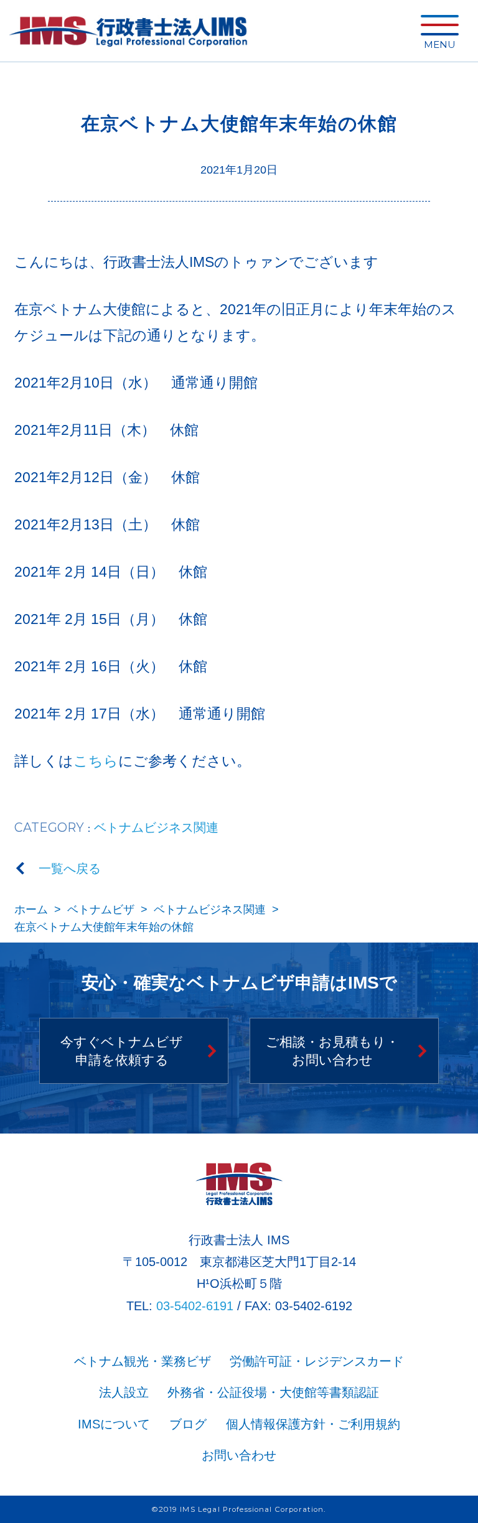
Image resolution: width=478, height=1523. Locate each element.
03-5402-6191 (194, 1306)
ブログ (188, 1424)
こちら (95, 761)
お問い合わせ (239, 1455)
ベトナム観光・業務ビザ (142, 1361)
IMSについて (114, 1424)
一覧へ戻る (70, 868)
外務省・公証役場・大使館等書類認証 (273, 1392)
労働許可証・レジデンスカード (317, 1361)
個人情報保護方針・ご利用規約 (313, 1424)
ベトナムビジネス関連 (156, 827)
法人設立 (124, 1392)
